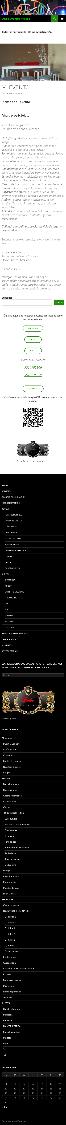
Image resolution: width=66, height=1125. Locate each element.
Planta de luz (12, 526)
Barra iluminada (13, 521)
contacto (33, 388)
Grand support (12, 951)
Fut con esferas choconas (17, 824)
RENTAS (5, 509)
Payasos (9, 615)
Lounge (9, 556)
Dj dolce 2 (10, 934)
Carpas (8, 562)
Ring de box (10, 841)
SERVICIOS (33, 328)
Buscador (7, 297)
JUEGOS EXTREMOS (11, 503)
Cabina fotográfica (15, 550)
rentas (33, 350)
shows (33, 339)
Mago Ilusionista (14, 598)
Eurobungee (11, 818)
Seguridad (8, 997)
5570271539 (33, 375)
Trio (7, 609)
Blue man (9, 621)
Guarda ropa (9, 962)
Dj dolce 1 (10, 928)
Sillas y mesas (12, 544)
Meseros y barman (12, 980)
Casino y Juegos (11, 905)
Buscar (59, 302)
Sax (6, 603)
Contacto (7, 755)
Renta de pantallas (12, 991)
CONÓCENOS (8, 627)
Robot (8, 586)
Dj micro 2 (10, 945)
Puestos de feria (13, 515)
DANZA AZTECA (9, 639)
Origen (6, 772)
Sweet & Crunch (10, 651)
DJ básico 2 (10, 922)
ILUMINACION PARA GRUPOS (15, 633)
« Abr (5, 1107)
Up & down (10, 864)
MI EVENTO (16, 87)
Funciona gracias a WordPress (14, 1121)
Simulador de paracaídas (17, 847)
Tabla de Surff (11, 853)
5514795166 (33, 367)
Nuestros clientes (12, 766)
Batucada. (10, 580)
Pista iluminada (13, 538)
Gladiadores (11, 830)
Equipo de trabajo (12, 761)
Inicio (5, 485)
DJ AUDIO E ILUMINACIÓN (13, 497)
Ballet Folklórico (14, 592)
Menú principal (62, 18)
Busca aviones (12, 568)
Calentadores (12, 532)
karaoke (7, 974)
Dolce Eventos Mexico (16, 18)
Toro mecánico (12, 859)
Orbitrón (9, 836)
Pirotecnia (8, 985)
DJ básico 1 (10, 916)
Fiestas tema (9, 957)
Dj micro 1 (10, 939)
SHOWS (5, 574)
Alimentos (7, 645)
